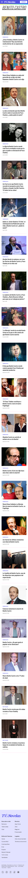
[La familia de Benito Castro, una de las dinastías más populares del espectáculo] (14, 559)
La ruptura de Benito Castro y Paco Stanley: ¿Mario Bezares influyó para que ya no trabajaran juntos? (14, 297)
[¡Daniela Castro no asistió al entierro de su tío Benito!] (14, 423)
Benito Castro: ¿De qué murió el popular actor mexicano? (13, 643)
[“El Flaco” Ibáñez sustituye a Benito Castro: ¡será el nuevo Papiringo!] (14, 387)
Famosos (5, 37)
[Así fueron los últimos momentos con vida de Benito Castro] (14, 525)
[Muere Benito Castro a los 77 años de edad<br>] (14, 661)
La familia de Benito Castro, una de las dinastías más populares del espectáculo (14, 575)
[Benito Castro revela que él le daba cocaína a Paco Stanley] (14, 695)
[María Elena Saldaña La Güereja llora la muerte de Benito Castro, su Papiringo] (14, 490)
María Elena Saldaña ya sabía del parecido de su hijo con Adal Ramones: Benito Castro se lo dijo (13, 77)
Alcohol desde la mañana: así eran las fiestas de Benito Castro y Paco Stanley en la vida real (14, 261)
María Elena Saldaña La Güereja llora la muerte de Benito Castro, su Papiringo (14, 506)
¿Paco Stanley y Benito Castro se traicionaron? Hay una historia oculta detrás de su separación (13, 42)
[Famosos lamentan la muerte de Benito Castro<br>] (14, 594)
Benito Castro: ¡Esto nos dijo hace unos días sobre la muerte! (13, 472)
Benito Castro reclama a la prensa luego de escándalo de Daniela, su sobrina (14, 745)
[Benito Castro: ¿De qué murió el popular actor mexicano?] (14, 628)
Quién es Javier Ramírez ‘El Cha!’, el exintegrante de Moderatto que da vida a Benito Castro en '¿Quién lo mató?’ (14, 225)
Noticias (5, 707)
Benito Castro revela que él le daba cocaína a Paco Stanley (14, 710)
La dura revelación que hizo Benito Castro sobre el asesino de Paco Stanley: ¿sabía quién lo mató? (14, 113)
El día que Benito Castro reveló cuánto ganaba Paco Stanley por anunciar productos (13, 368)
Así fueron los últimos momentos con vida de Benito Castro (13, 541)
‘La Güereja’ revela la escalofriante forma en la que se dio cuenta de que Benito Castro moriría (14, 332)
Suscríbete (23, 2)
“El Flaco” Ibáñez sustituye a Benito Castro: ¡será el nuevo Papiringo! (12, 403)
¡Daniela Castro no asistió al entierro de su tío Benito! (12, 438)
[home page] (10, 2)
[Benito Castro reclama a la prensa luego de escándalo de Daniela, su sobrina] (14, 728)
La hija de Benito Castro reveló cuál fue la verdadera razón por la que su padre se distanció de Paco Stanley (14, 149)
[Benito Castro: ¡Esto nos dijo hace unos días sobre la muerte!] (14, 456)
